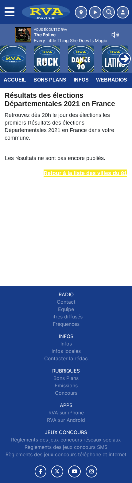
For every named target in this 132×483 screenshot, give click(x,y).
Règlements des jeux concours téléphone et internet (66, 454)
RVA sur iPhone (66, 412)
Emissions (66, 385)
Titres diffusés (66, 316)
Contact (66, 302)
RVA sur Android (66, 420)
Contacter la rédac (66, 358)
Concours (66, 393)
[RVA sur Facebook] (40, 471)
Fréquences (66, 324)
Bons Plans (49, 79)
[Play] (8, 54)
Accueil (15, 79)
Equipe (66, 309)
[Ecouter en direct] (95, 12)
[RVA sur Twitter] (57, 471)
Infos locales (66, 351)
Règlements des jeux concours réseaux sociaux (66, 440)
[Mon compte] (123, 12)
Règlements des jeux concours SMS (66, 447)
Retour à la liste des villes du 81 (85, 173)
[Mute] (115, 34)
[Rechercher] (109, 12)
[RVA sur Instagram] (91, 471)
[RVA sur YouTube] (74, 471)
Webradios (111, 79)
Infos (81, 79)
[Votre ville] (81, 12)
